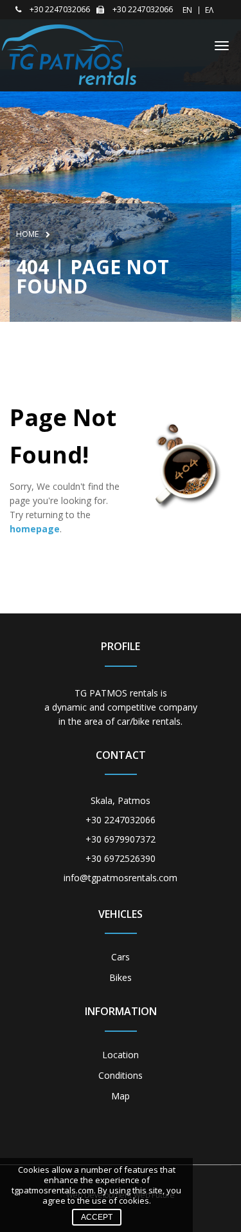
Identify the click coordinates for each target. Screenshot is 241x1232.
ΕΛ (209, 10)
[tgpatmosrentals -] (69, 53)
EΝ (187, 10)
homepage (35, 529)
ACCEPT (96, 1217)
